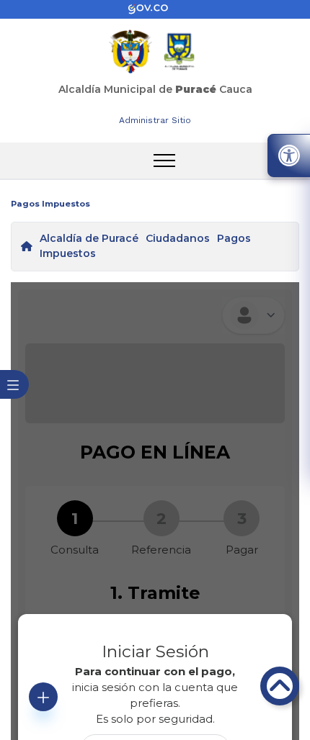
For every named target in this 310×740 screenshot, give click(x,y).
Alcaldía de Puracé (89, 238)
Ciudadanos (178, 238)
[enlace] (155, 9)
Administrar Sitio (155, 120)
